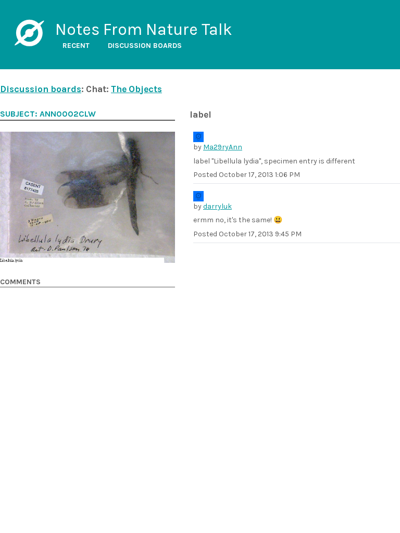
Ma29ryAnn (222, 147)
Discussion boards (145, 45)
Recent (76, 45)
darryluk (217, 206)
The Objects (136, 89)
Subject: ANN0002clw (48, 114)
